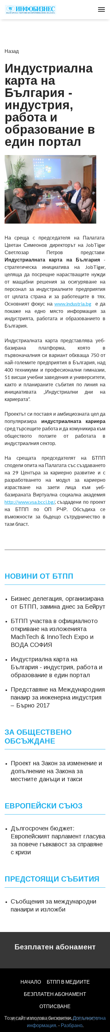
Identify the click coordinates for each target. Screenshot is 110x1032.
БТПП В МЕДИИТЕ (68, 982)
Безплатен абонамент (55, 947)
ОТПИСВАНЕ (55, 1006)
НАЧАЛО (30, 982)
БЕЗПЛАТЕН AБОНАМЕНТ (55, 994)
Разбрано (71, 1025)
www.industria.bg (72, 303)
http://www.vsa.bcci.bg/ (30, 502)
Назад (12, 51)
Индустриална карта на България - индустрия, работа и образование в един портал (56, 667)
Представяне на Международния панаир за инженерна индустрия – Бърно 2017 (58, 697)
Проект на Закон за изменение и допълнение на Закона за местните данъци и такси (56, 771)
